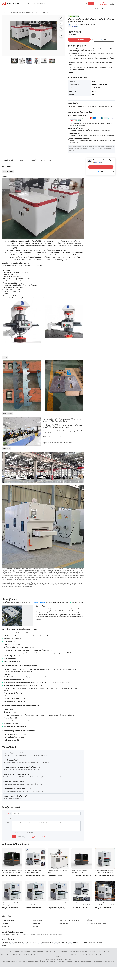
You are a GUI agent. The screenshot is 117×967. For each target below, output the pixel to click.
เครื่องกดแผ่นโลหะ (35, 926)
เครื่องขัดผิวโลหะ (43, 12)
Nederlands (84, 954)
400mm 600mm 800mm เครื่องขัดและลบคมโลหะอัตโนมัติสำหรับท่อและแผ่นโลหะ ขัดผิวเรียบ (35, 904)
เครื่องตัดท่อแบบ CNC (35, 923)
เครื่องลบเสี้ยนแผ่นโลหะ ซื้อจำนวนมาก (93, 942)
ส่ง (14, 837)
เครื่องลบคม (90, 920)
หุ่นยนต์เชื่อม (5, 923)
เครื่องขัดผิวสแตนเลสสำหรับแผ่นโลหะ (58, 903)
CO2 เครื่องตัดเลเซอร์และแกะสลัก (96, 923)
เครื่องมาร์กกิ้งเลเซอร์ (7, 926)
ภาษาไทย (96, 954)
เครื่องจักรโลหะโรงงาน (48, 942)
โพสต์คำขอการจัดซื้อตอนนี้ (40, 837)
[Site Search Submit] (91, 3)
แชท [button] (105, 39)
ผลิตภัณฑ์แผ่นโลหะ (63, 942)
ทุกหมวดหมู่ (7, 9)
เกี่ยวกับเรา (10, 951)
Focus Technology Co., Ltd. (60, 959)
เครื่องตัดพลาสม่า (63, 923)
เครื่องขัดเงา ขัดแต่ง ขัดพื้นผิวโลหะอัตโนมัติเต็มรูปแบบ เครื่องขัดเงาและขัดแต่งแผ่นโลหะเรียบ (11, 904)
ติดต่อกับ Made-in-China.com (52, 951)
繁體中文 (21, 954)
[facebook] (104, 951)
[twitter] (108, 951)
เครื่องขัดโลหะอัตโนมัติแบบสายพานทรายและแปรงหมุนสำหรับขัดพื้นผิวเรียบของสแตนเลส (104, 872)
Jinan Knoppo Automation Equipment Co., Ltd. (84, 24)
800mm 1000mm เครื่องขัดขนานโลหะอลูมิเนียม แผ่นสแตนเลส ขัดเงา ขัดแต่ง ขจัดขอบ (12, 872)
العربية (78, 954)
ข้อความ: (8, 822)
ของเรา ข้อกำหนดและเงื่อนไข (107, 961)
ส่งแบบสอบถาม (79, 39)
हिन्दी (90, 954)
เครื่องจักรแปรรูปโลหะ (31, 12)
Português (52, 954)
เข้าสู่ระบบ (112, 4)
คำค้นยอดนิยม (64, 951)
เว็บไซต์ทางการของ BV (39, 602)
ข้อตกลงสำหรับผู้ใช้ (25, 951)
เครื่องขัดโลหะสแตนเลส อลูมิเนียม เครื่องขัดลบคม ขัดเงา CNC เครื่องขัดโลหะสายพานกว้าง (81, 904)
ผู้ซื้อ (88, 9)
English (9, 954)
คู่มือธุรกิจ (99, 951)
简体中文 (15, 954)
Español (39, 954)
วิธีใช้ (96, 9)
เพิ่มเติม (4, 945)
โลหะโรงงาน (6, 942)
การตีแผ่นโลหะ (76, 942)
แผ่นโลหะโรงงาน (18, 942)
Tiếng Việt (108, 954)
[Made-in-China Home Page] (11, 3)
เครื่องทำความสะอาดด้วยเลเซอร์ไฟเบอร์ (69, 920)
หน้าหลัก (4, 12)
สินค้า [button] (28, 3)
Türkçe (101, 954)
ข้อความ (17, 951)
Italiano (58, 954)
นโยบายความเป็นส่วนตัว (37, 951)
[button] (86, 3)
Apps (103, 9)
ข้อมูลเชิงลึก (92, 951)
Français (33, 954)
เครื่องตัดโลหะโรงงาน (32, 942)
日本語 (27, 954)
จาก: (10, 813)
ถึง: (10, 818)
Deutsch (45, 954)
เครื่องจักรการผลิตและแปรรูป (16, 12)
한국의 (72, 954)
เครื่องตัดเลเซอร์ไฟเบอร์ (8, 920)
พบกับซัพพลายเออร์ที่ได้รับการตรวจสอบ (79, 951)
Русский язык (66, 954)
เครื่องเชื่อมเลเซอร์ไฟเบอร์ (37, 920)
